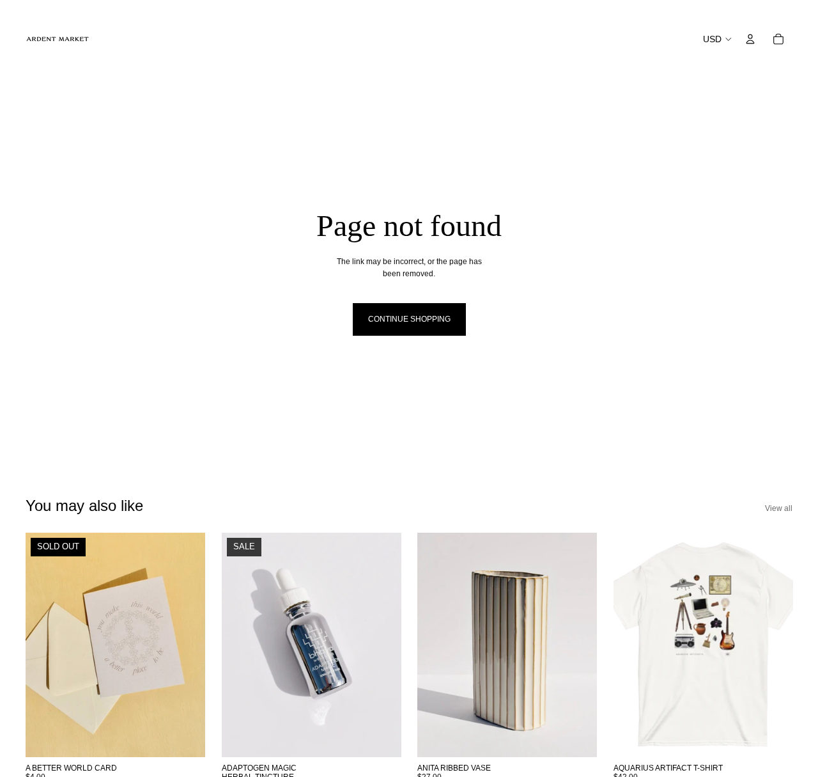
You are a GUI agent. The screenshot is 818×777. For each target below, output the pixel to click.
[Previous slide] (45, 645)
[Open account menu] (750, 39)
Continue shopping (409, 319)
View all (778, 508)
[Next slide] (186, 645)
